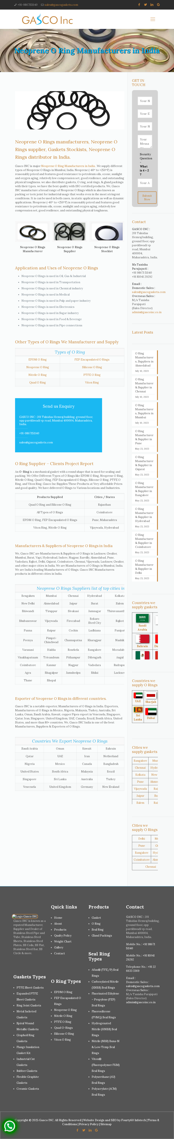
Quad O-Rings (63, 1028)
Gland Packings (102, 935)
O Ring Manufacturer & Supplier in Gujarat (144, 463)
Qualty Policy (63, 935)
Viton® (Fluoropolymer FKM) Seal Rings (106, 1065)
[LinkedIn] (152, 5)
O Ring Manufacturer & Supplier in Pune (144, 437)
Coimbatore (142, 860)
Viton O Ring (62, 1039)
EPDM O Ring (37, 359)
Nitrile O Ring (37, 375)
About (58, 923)
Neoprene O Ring (37, 367)
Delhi (141, 838)
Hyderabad (157, 768)
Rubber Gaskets (27, 1071)
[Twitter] (145, 5)
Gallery (58, 947)
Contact (59, 953)
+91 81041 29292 (142, 277)
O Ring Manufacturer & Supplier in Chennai (144, 385)
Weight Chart (63, 941)
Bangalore (140, 761)
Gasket (96, 918)
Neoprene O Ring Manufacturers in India (68, 166)
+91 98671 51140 (142, 272)
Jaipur (140, 796)
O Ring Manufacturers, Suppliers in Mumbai (144, 411)
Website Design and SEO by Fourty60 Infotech (114, 1120)
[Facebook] (139, 5)
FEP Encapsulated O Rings (91, 359)
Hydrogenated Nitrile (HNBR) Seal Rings (104, 1029)
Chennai (140, 768)
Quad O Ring (37, 382)
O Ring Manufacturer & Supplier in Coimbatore (144, 541)
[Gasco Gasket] (47, 19)
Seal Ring (98, 929)
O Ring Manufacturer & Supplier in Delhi (144, 567)
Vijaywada (140, 789)
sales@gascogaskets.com (61, 5)
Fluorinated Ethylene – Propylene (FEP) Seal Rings (105, 999)
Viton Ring (92, 382)
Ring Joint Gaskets (29, 1005)
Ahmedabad (158, 782)
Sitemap (106, 1124)
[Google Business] (158, 5)
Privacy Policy (88, 1124)
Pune (140, 782)
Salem (140, 803)
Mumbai (157, 761)
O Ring (96, 923)
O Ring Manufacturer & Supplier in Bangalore (144, 489)
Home (58, 918)
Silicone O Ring (92, 367)
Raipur (158, 789)
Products (60, 929)
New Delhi (157, 775)
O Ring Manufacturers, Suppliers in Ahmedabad (144, 359)
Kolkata (140, 775)
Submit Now (147, 197)
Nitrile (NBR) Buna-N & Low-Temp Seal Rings (105, 1047)
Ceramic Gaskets (28, 1089)
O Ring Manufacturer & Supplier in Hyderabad (144, 515)
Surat (157, 796)
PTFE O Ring (92, 375)
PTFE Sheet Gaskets (30, 987)
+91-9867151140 (28, 5)
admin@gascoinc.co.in (146, 312)
